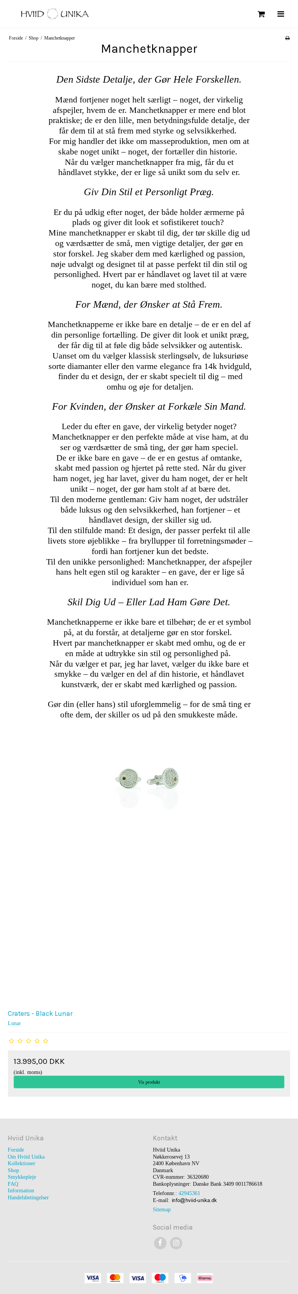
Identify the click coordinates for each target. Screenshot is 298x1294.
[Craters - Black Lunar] (149, 863)
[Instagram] (176, 1243)
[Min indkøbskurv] (260, 14)
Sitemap (162, 1210)
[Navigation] (280, 14)
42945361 (189, 1193)
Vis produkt (149, 1082)
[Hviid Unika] (76, 13)
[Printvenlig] (287, 38)
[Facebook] (160, 1243)
